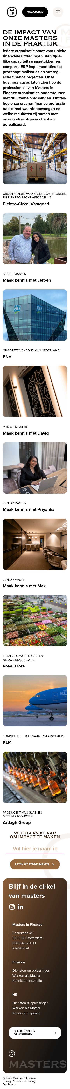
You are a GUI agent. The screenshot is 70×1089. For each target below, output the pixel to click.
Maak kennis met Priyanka (29, 509)
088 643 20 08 (24, 943)
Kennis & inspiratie (26, 1013)
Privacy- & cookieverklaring (19, 1081)
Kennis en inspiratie (27, 980)
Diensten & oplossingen (30, 1002)
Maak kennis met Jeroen (27, 280)
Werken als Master (26, 975)
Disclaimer (9, 1084)
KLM (7, 742)
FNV (7, 356)
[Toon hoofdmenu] (58, 12)
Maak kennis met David (26, 433)
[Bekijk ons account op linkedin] (20, 907)
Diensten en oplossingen (31, 970)
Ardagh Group (17, 822)
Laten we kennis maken (32, 864)
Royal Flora (14, 666)
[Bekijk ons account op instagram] (12, 907)
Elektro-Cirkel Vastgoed (26, 204)
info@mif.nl (20, 948)
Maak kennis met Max (24, 586)
